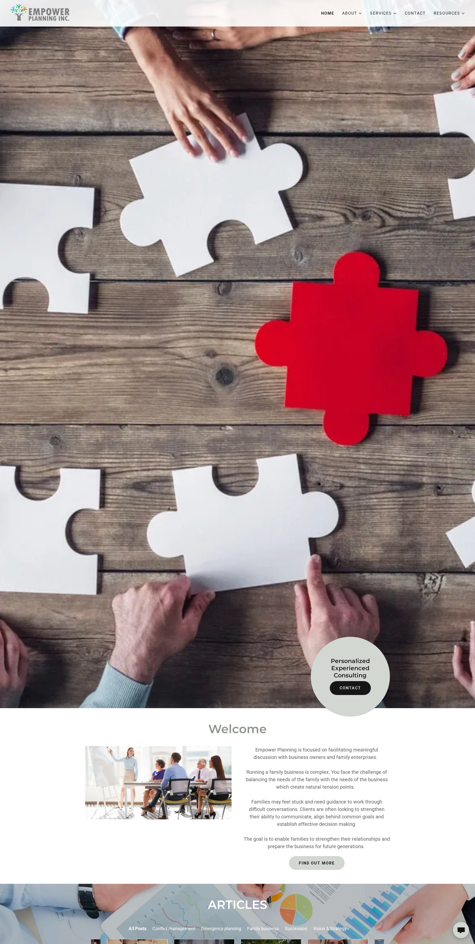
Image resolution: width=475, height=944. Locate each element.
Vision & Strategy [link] (330, 928)
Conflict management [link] (173, 928)
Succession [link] (296, 928)
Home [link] (327, 13)
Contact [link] (415, 13)
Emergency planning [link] (221, 928)
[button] (352, 13)
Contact (350, 688)
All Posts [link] (137, 928)
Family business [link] (263, 928)
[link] (41, 12)
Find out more (317, 863)
